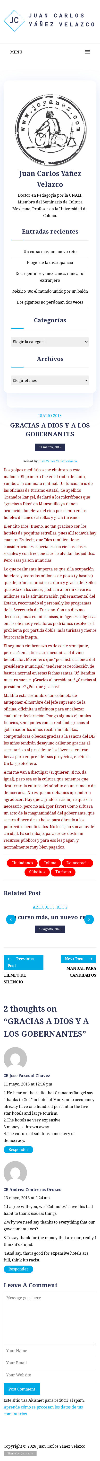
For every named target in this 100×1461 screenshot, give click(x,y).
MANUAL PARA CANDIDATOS (81, 972)
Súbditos (37, 872)
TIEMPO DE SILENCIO (15, 978)
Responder (18, 1149)
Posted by (50, 461)
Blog (62, 907)
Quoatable (26, 1453)
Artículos (44, 907)
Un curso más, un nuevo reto (50, 251)
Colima (49, 863)
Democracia (78, 863)
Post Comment (21, 1389)
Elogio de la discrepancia (50, 262)
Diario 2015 (50, 415)
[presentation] (11, 919)
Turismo (63, 872)
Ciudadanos (22, 863)
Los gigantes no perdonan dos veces (50, 302)
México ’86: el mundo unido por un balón (50, 291)
